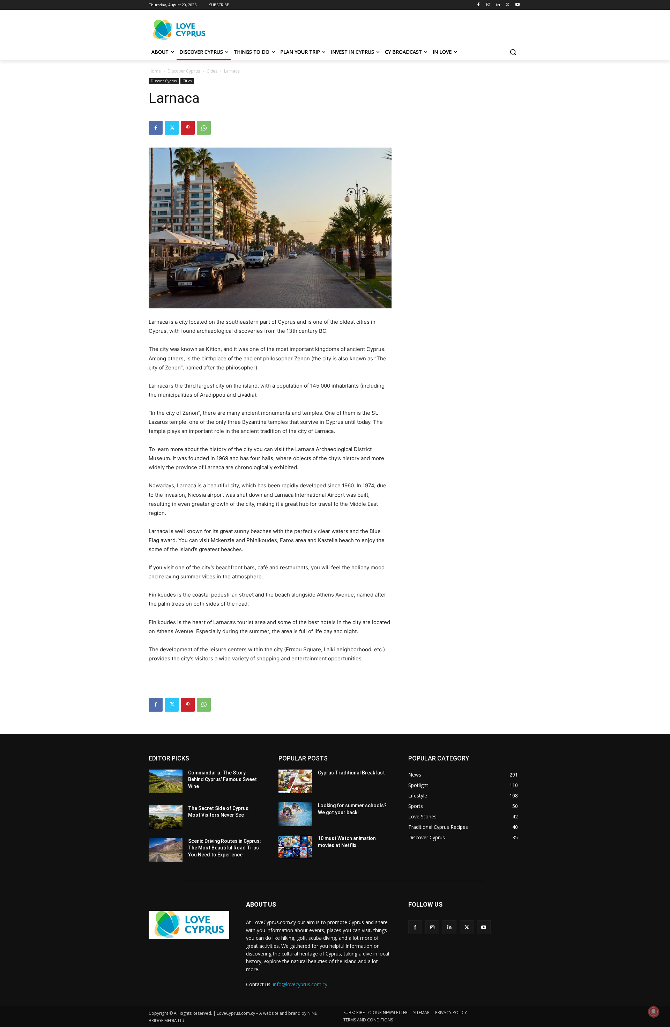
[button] (513, 52)
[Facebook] (479, 5)
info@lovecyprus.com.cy (300, 984)
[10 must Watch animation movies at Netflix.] (295, 847)
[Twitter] (508, 5)
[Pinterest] (188, 128)
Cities (212, 71)
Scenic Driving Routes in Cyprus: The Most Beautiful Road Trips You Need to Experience (224, 847)
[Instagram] (488, 5)
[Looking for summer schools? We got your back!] (295, 814)
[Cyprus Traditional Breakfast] (295, 781)
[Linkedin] (498, 5)
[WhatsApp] (204, 128)
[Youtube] (517, 5)
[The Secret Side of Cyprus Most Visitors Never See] (166, 817)
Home (155, 71)
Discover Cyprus (184, 71)
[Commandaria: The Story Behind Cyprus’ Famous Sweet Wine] (166, 781)
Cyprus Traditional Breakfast (351, 772)
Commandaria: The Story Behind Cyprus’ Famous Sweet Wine (222, 779)
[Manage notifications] (653, 1011)
